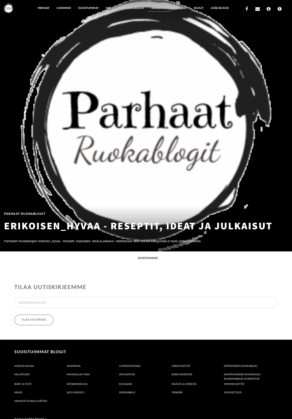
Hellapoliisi (22, 374)
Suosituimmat (88, 8)
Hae (108, 8)
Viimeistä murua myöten (30, 401)
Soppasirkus (127, 392)
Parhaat (44, 8)
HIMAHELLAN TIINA (78, 374)
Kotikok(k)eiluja (77, 384)
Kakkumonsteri (182, 374)
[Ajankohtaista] (279, 9)
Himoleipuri (127, 374)
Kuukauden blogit (131, 8)
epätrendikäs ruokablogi (240, 366)
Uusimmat (64, 8)
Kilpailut (181, 8)
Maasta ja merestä (184, 384)
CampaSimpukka (130, 366)
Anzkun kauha (24, 366)
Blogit (199, 8)
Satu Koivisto (75, 392)
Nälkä (18, 392)
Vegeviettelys (233, 392)
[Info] (269, 9)
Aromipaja (74, 366)
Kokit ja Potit (23, 384)
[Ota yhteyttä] (258, 9)
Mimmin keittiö (234, 384)
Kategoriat (159, 8)
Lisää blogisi (220, 8)
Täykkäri (177, 392)
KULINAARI (125, 384)
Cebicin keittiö (181, 366)
